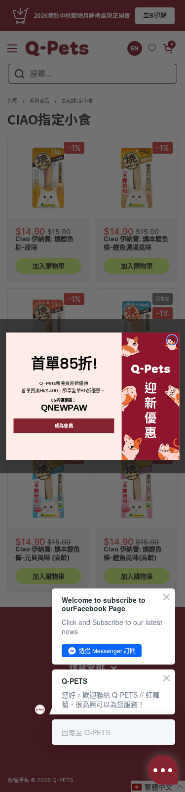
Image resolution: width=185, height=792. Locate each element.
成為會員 (63, 425)
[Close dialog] (172, 339)
